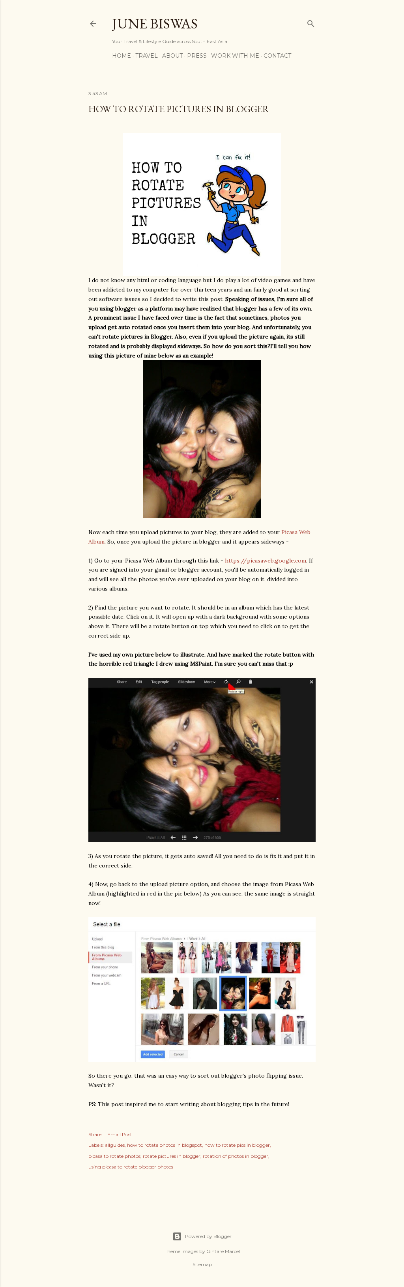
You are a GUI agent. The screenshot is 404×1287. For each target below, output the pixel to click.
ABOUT (172, 55)
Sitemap (202, 1264)
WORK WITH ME (235, 55)
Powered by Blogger (208, 1236)
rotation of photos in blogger (235, 1156)
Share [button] (94, 1134)
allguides (115, 1145)
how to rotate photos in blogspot (164, 1145)
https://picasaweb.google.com (265, 560)
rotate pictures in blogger (171, 1156)
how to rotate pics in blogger (237, 1145)
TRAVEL (146, 55)
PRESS (197, 55)
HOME (121, 55)
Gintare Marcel (223, 1251)
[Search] (311, 22)
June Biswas (155, 23)
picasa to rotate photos (114, 1156)
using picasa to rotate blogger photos (130, 1167)
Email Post (119, 1134)
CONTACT (277, 55)
